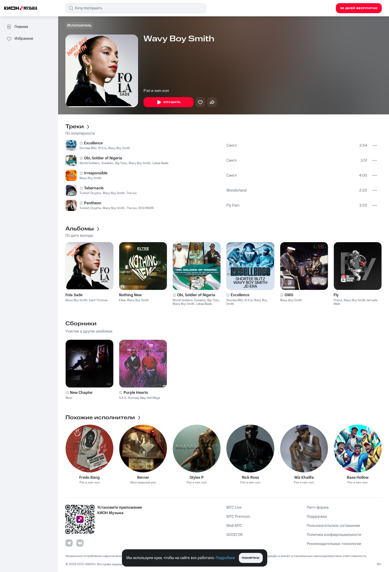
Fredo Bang (89, 477)
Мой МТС (234, 525)
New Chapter (81, 392)
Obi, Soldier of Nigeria (103, 158)
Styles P (197, 477)
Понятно (250, 558)
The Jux (131, 193)
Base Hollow (358, 477)
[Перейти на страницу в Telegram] (69, 543)
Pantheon (92, 203)
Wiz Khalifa (304, 477)
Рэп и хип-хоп (156, 91)
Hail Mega (153, 398)
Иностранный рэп (143, 483)
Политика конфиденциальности (334, 534)
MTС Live (234, 507)
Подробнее (225, 558)
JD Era (102, 148)
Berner (143, 477)
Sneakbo (107, 163)
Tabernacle (94, 188)
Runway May (136, 398)
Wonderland (236, 190)
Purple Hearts (136, 392)
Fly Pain (232, 205)
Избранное (24, 38)
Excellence (93, 143)
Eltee (122, 300)
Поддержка (317, 516)
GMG (289, 295)
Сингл (231, 145)
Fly (336, 295)
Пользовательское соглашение (333, 525)
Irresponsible (95, 173)
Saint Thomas (98, 300)
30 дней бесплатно (359, 8)
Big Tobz (121, 163)
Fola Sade (73, 295)
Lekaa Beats (160, 163)
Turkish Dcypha (90, 193)
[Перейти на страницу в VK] (80, 543)
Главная (21, 27)
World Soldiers (89, 163)
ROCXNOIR (146, 208)
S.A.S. (123, 398)
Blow (68, 398)
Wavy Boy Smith (119, 148)
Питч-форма (318, 507)
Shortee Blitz (87, 148)
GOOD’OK (234, 534)
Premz (338, 300)
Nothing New (130, 295)
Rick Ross (250, 477)
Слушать (172, 102)
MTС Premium (238, 516)
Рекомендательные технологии (334, 544)
